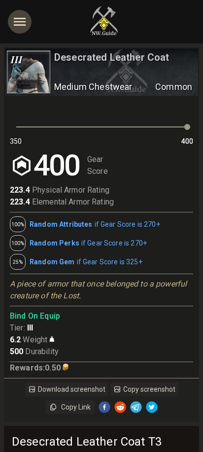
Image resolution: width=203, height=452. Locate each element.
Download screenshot (71, 389)
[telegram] (136, 407)
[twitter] (152, 407)
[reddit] (120, 407)
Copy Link (76, 407)
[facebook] (104, 407)
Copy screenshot (149, 389)
